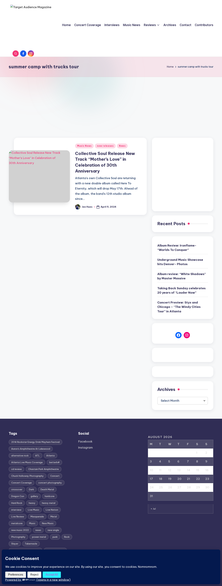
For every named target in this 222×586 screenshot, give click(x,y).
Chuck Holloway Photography (27, 475)
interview (16, 509)
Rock (67, 536)
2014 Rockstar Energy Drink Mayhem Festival (35, 442)
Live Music (33, 509)
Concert (54, 475)
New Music (48, 523)
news (38, 530)
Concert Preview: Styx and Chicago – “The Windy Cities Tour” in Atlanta (178, 307)
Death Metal (47, 489)
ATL (37, 455)
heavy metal (48, 503)
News (122, 146)
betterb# (54, 462)
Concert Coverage (21, 482)
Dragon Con (17, 496)
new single (53, 530)
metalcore (17, 523)
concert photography (50, 482)
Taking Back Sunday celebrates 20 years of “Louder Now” (181, 290)
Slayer (14, 543)
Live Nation (52, 509)
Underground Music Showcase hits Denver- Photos (180, 262)
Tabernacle (31, 543)
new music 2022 (20, 530)
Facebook (85, 441)
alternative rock (20, 455)
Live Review (17, 516)
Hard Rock (16, 503)
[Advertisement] (111, 103)
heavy (32, 503)
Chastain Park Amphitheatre (43, 469)
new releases (105, 146)
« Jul (153, 508)
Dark (31, 489)
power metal (39, 536)
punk (55, 536)
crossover (16, 489)
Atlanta (50, 455)
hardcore (49, 496)
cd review (16, 469)
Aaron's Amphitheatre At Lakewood (30, 448)
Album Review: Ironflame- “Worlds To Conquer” (176, 248)
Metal (53, 516)
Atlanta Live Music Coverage (27, 462)
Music (32, 523)
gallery (34, 496)
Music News (84, 146)
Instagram (85, 447)
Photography (18, 536)
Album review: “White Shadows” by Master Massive (181, 276)
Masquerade (37, 516)
